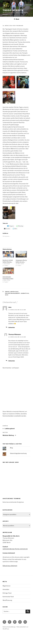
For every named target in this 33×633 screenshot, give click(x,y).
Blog (11, 448)
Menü (17, 19)
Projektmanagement (12, 293)
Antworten (11, 327)
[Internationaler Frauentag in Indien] (8, 271)
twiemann (19, 25)
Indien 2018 (14, 291)
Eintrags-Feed (7, 593)
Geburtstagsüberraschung (18, 453)
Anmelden (6, 589)
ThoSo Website (13, 10)
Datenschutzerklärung (9, 627)
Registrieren (6, 586)
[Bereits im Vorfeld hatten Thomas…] (8, 254)
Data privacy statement (10, 565)
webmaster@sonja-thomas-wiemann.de (15, 549)
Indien (7, 291)
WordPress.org (7, 600)
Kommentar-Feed (8, 596)
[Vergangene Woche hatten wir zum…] (21, 254)
